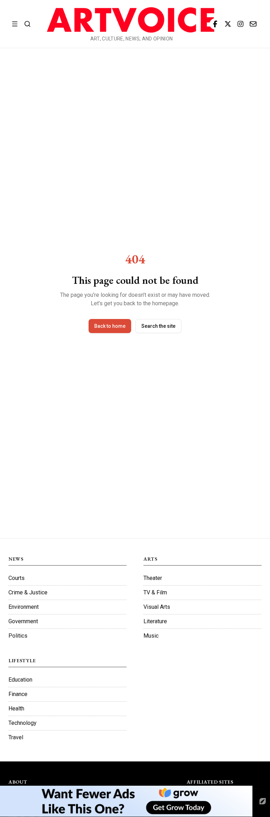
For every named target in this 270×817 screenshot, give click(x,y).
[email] (253, 24)
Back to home (110, 326)
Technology (22, 723)
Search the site (158, 326)
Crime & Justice (27, 592)
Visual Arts (156, 607)
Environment (23, 607)
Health (16, 708)
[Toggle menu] (14, 24)
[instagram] (240, 24)
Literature (155, 621)
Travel (15, 737)
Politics (17, 635)
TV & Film (155, 592)
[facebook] (215, 24)
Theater (152, 578)
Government (23, 621)
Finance (17, 694)
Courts (16, 578)
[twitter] (227, 24)
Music (151, 635)
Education (20, 679)
